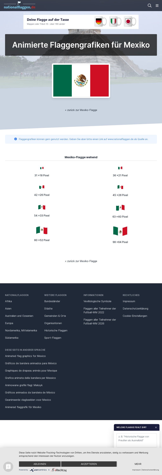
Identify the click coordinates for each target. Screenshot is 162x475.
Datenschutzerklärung (150, 470)
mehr (138, 463)
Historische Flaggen (55, 330)
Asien (8, 308)
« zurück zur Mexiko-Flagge (81, 110)
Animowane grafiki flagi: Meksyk (24, 385)
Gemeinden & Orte (55, 315)
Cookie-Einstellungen (135, 315)
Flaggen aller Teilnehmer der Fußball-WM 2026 (100, 321)
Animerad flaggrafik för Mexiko (23, 407)
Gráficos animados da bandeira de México (30, 392)
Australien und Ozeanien (19, 315)
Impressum (129, 301)
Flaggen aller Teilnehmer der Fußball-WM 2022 (100, 310)
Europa (9, 323)
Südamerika (11, 337)
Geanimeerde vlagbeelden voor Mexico (28, 399)
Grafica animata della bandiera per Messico (30, 377)
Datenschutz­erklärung (135, 308)
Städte (48, 308)
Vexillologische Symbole (97, 301)
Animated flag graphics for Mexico (25, 356)
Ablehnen (40, 463)
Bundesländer (52, 301)
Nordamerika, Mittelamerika (21, 330)
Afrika (8, 301)
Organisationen (53, 323)
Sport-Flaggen (52, 337)
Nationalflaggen (17, 295)
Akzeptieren (89, 463)
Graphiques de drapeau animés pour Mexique (31, 370)
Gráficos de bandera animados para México (31, 363)
